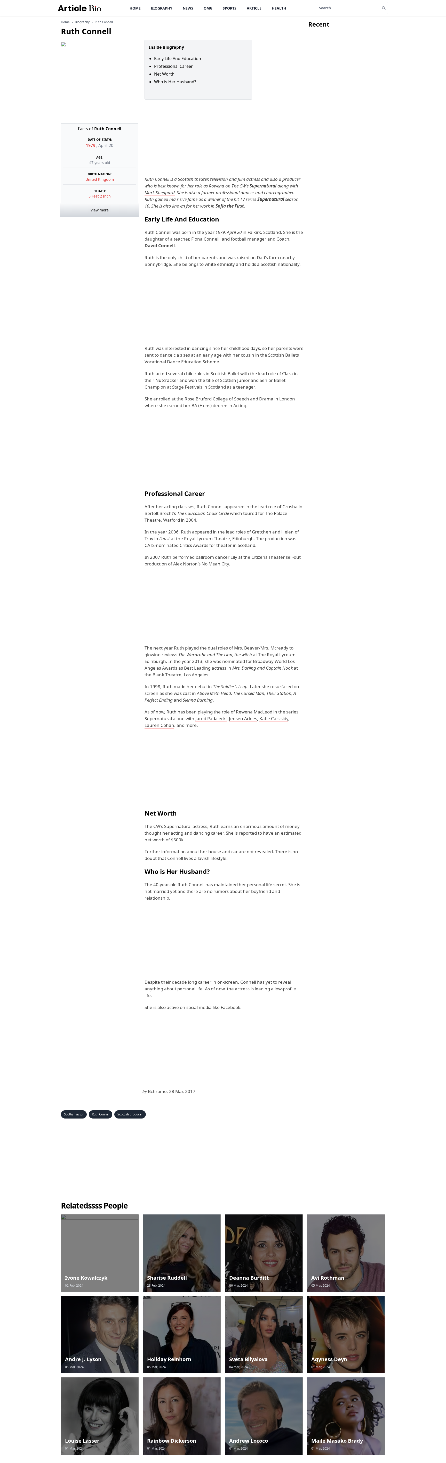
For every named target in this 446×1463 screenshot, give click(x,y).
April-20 (105, 145)
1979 (91, 145)
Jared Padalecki (211, 718)
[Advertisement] (223, 138)
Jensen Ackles (243, 718)
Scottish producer (130, 1114)
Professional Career (173, 66)
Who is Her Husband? (175, 82)
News (188, 8)
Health (279, 8)
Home (135, 8)
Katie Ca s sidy (273, 718)
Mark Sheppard (160, 192)
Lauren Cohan (159, 725)
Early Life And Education (177, 58)
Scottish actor (74, 1114)
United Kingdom (99, 179)
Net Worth (165, 74)
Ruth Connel (100, 1114)
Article (254, 8)
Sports (229, 8)
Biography (161, 8)
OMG (208, 8)
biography (82, 22)
